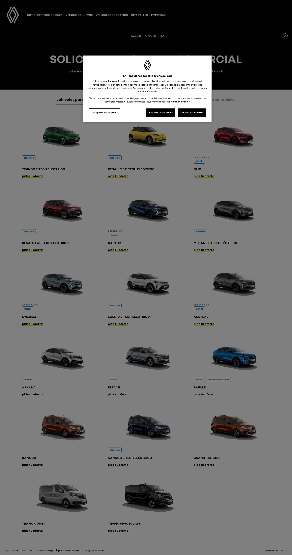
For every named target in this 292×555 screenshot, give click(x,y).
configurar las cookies (104, 112)
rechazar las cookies (160, 112)
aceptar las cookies (192, 112)
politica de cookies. (179, 101)
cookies (108, 81)
